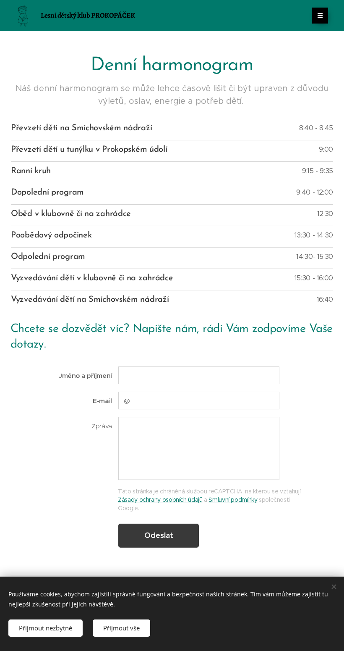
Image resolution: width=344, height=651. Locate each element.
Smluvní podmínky (232, 499)
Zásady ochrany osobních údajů (160, 499)
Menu (320, 16)
